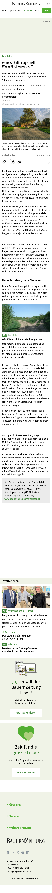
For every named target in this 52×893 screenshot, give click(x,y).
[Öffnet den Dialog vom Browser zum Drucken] (19, 161)
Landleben (27, 10)
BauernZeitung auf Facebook (8, 852)
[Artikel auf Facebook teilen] (4, 161)
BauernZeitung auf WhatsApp (18, 852)
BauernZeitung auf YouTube (22, 852)
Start (4, 10)
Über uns (15, 804)
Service (14, 816)
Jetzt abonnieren (26, 712)
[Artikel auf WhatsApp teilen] (12, 161)
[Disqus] (26, 540)
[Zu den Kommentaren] (47, 161)
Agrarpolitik (14, 10)
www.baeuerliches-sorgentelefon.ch (22, 499)
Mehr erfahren (26, 772)
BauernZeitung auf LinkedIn (27, 852)
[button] (3, 4)
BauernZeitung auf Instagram (13, 852)
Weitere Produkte (20, 827)
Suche (49, 4)
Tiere (36, 10)
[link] (26, 615)
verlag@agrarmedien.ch (19, 871)
